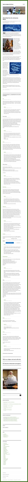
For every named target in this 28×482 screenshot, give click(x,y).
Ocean (3, 331)
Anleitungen (5, 443)
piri (3, 98)
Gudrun (5, 130)
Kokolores (4, 448)
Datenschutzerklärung (6, 474)
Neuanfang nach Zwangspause (7, 409)
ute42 (3, 141)
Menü (24, 4)
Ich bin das (4, 477)
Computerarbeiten (5, 444)
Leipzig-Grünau (5, 450)
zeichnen (4, 462)
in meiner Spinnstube (6, 446)
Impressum (4, 472)
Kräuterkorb (5, 449)
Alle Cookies (10, 242)
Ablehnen (18, 242)
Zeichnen (4, 463)
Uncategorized (5, 459)
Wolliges (4, 461)
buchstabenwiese (5, 256)
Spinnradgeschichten (8, 4)
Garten (4, 445)
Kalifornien (5, 447)
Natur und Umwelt (5, 452)
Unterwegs (4, 460)
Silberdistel (4, 206)
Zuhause (4, 464)
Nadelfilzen (5, 451)
